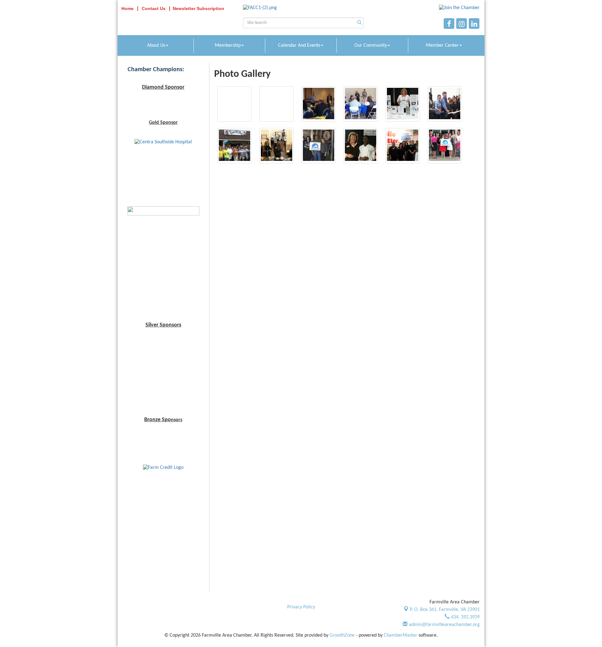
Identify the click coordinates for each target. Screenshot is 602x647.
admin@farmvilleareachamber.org (444, 624)
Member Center (442, 45)
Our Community (370, 45)
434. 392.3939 (465, 617)
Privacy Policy (301, 607)
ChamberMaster (400, 635)
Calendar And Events (299, 45)
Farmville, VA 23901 (445, 609)
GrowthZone (342, 635)
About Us (156, 45)
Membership (228, 45)
